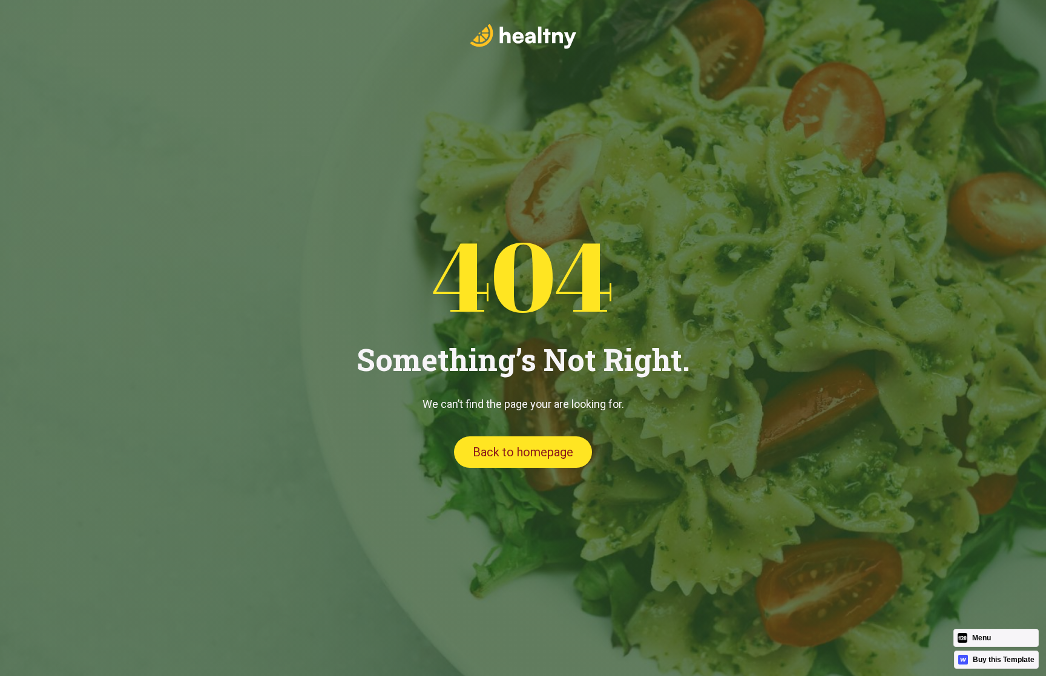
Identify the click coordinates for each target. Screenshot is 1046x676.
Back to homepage (523, 452)
